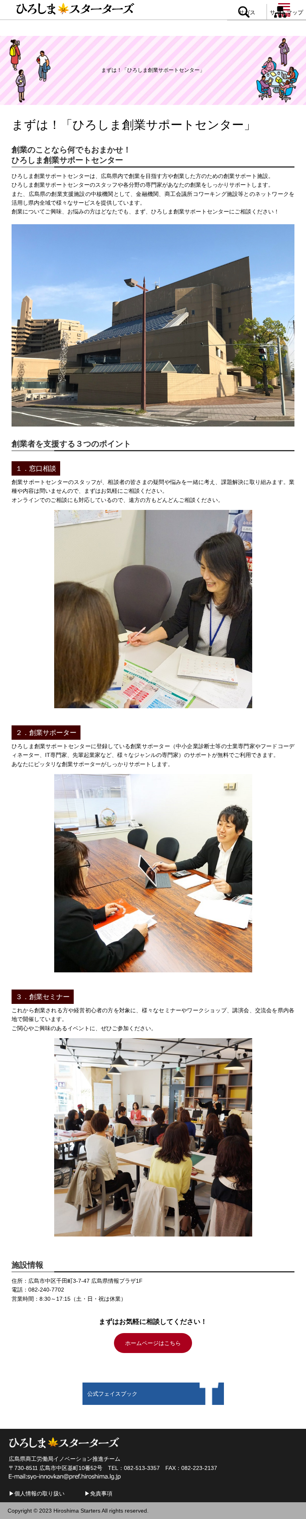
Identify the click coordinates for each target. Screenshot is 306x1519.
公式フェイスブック (112, 1394)
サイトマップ (286, 12)
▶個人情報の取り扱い (37, 1493)
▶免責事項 (98, 1493)
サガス (247, 12)
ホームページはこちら (153, 1343)
